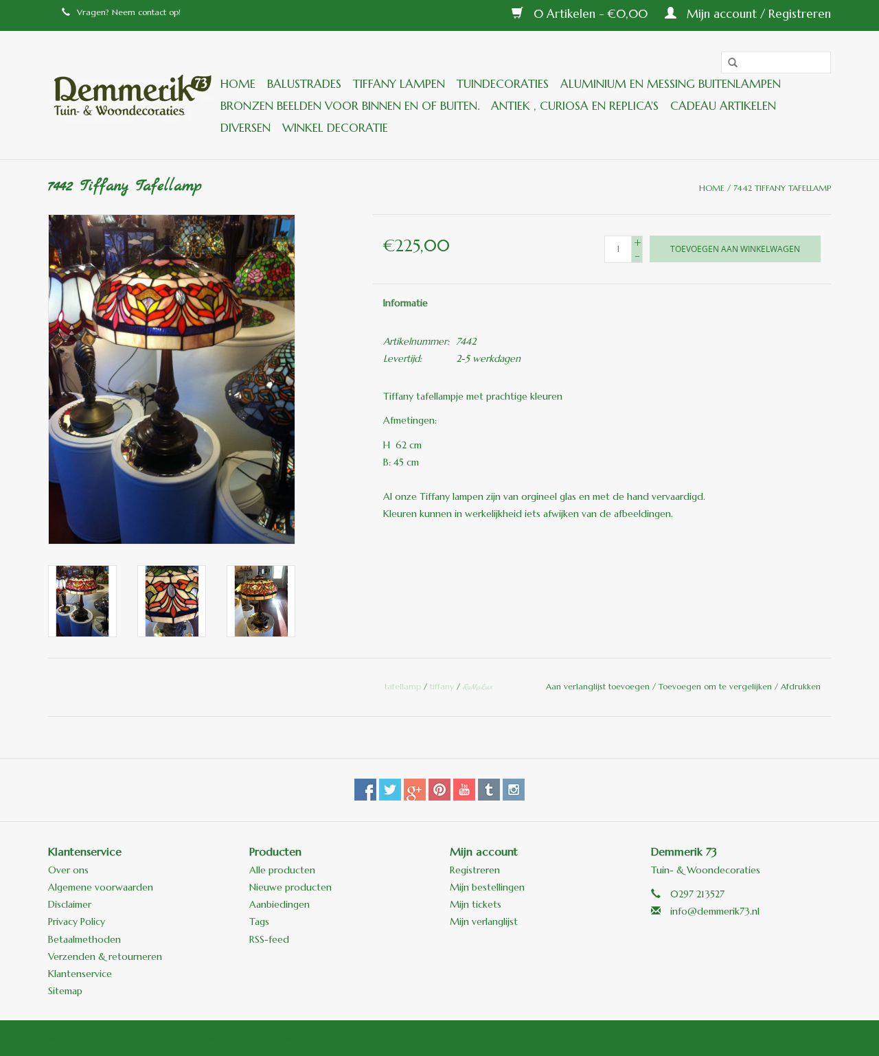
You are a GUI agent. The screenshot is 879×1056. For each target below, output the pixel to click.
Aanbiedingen (279, 904)
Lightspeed (348, 1038)
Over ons (68, 870)
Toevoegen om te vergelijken (717, 686)
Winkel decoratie (335, 127)
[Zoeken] (728, 63)
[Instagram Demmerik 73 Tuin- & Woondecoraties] (514, 790)
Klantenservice (80, 973)
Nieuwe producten (290, 887)
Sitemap (65, 991)
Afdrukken (801, 686)
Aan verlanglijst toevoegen (599, 686)
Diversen (245, 127)
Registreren (475, 870)
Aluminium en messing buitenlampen (670, 83)
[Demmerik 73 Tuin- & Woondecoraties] (132, 95)
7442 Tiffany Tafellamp (782, 188)
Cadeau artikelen (723, 105)
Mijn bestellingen (487, 887)
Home (237, 83)
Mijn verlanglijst (484, 921)
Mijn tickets (475, 904)
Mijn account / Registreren (757, 13)
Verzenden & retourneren (105, 956)
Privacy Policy (76, 921)
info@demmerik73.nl (715, 911)
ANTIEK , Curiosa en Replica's (575, 105)
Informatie (405, 303)
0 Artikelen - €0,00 (590, 13)
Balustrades (304, 83)
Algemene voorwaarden (100, 887)
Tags (259, 921)
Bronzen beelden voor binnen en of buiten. (349, 105)
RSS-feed (269, 939)
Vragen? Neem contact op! (129, 12)
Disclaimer (69, 904)
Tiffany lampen (399, 83)
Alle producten (282, 870)
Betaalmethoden (84, 939)
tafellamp (403, 686)
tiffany (442, 686)
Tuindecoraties (503, 83)
